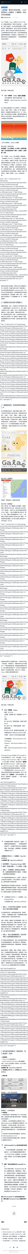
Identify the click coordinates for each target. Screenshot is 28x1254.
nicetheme (16, 1252)
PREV (2, 1222)
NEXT (25, 1222)
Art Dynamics (4, 7)
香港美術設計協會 (6, 17)
